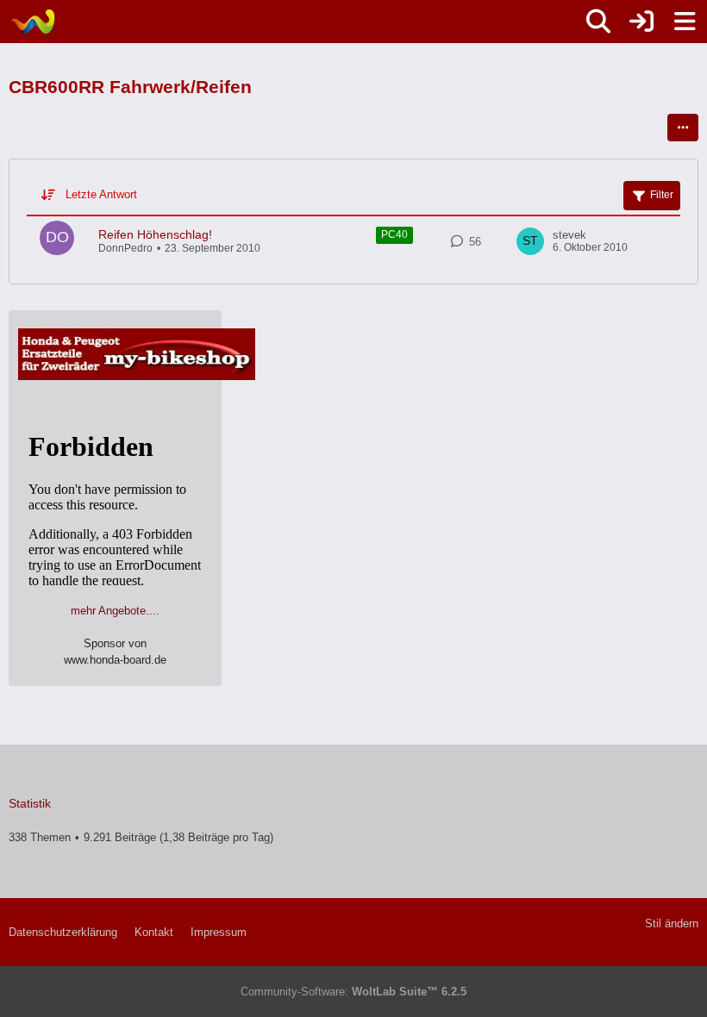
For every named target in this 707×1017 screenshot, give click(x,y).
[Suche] (598, 21)
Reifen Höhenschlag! (155, 234)
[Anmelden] (641, 21)
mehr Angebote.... (115, 610)
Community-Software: (353, 991)
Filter (661, 195)
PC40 (394, 234)
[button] (682, 127)
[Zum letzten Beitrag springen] (530, 241)
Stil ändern (671, 923)
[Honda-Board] (32, 21)
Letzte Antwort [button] (101, 194)
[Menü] (684, 21)
